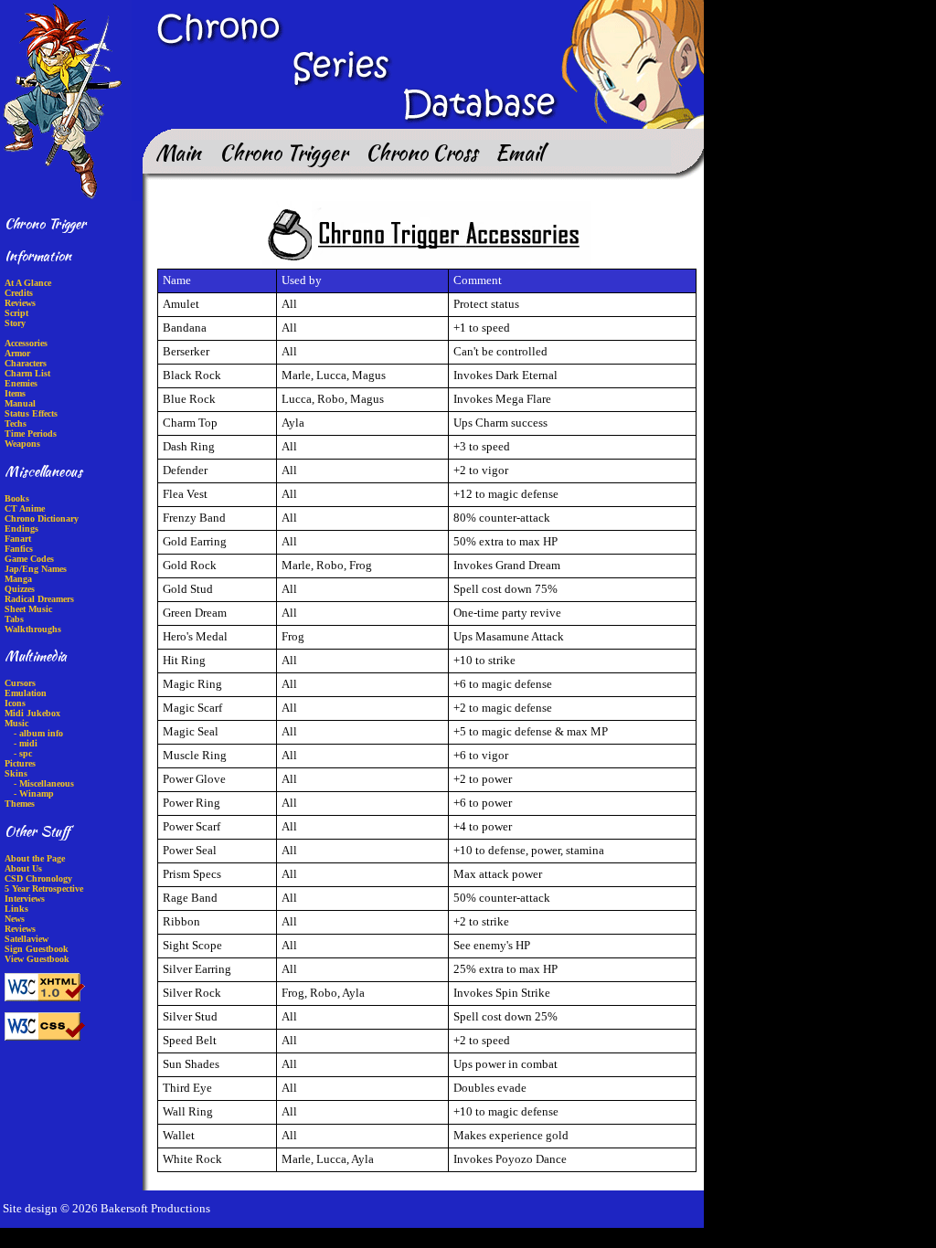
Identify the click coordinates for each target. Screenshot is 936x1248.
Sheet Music (28, 609)
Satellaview (26, 939)
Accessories (26, 343)
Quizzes (20, 589)
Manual (20, 403)
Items (15, 393)
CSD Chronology (38, 878)
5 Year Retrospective (44, 888)
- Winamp (34, 793)
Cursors (20, 683)
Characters (26, 363)
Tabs (14, 619)
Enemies (21, 383)
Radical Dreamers (39, 599)
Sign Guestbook (37, 949)
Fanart (18, 539)
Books (17, 498)
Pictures (20, 763)
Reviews (20, 303)
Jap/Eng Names (36, 569)
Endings (21, 529)
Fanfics (19, 549)
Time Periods (31, 433)
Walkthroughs (33, 629)
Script (16, 313)
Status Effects (31, 413)
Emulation (26, 693)
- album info (38, 733)
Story (15, 323)
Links (16, 909)
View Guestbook (37, 959)
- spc (23, 753)
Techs (16, 423)
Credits (19, 293)
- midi (25, 743)
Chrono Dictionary (42, 518)
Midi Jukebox (32, 713)
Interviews (25, 899)
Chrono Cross (421, 152)
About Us (23, 868)
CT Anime (25, 508)
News (15, 919)
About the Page (35, 858)
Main (178, 152)
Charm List (27, 373)
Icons (15, 703)
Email (519, 152)
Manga (18, 579)
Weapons (22, 444)
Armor (17, 353)
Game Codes (29, 559)
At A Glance (28, 283)
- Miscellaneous (44, 783)
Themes (20, 804)
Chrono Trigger (283, 152)
